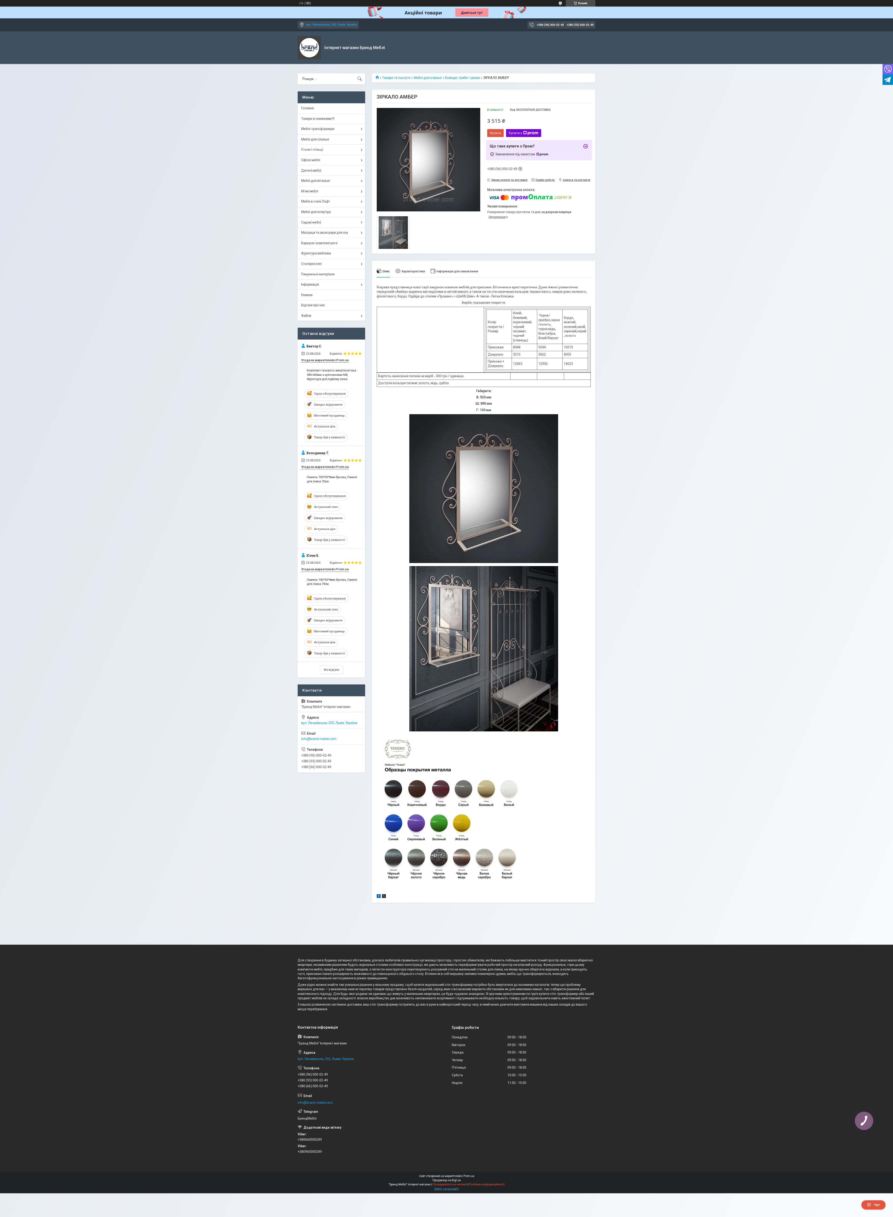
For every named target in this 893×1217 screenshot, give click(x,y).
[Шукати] (359, 78)
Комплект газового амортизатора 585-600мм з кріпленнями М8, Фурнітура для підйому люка (331, 374)
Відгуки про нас (313, 305)
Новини (307, 295)
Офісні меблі (310, 160)
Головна (307, 108)
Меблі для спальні (428, 78)
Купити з (515, 133)
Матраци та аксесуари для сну (324, 232)
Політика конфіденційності (487, 1184)
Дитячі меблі (311, 170)
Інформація (310, 284)
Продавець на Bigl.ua (447, 1180)
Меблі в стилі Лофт (315, 201)
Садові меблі (311, 222)
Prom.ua (468, 1176)
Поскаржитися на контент (450, 1184)
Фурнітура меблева (316, 253)
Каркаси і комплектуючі (319, 243)
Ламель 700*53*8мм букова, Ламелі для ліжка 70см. (332, 479)
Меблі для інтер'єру (316, 212)
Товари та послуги (396, 78)
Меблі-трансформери (317, 129)
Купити (495, 133)
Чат (877, 1205)
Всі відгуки (331, 669)
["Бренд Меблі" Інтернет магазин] (309, 47)
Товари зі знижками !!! (317, 118)
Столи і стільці (312, 149)
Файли (306, 315)
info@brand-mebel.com (318, 739)
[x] (384, 897)
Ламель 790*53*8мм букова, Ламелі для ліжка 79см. (332, 582)
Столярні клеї (311, 264)
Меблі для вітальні (315, 181)
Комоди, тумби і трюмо (462, 78)
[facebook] (379, 897)
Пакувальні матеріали (318, 274)
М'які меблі (309, 191)
